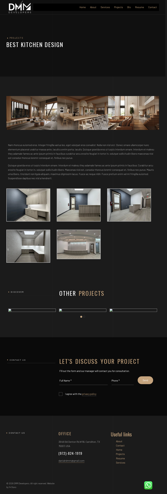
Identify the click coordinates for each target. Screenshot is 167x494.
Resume (139, 7)
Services (105, 7)
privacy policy (89, 393)
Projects (118, 7)
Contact (152, 7)
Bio (129, 7)
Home (82, 7)
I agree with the (80, 393)
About (93, 7)
